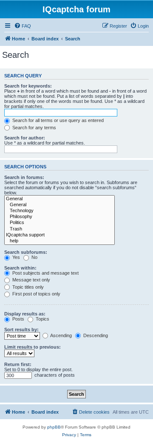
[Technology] (59, 211)
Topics (41, 318)
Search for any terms (33, 127)
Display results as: (24, 313)
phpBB (54, 427)
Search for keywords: (28, 85)
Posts (17, 318)
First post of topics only (35, 293)
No (33, 257)
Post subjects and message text (45, 272)
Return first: (17, 364)
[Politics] (59, 223)
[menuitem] (22, 26)
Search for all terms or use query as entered (57, 120)
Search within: (20, 267)
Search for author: (24, 137)
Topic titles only (27, 287)
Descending (95, 335)
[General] (59, 199)
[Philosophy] (59, 217)
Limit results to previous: (32, 346)
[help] (59, 241)
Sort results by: (21, 329)
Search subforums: (25, 252)
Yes (15, 257)
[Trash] (59, 229)
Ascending (60, 335)
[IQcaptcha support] (59, 235)
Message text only (30, 279)
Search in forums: (24, 177)
